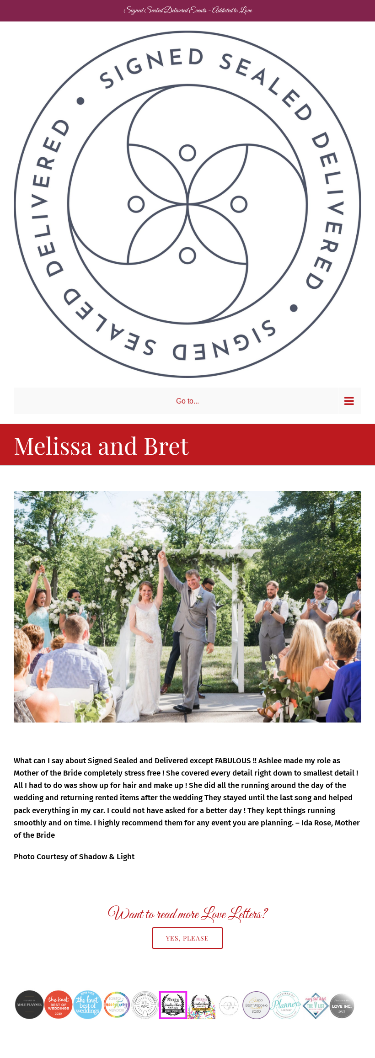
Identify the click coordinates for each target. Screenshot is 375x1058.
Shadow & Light (106, 856)
